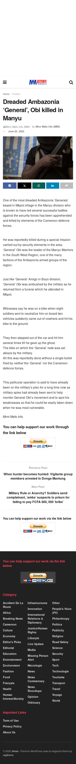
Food (6, 677)
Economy (9, 636)
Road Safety (60, 642)
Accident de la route (13, 605)
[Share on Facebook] (10, 185)
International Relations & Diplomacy (36, 618)
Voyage (57, 695)
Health (7, 689)
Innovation (35, 609)
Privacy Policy (12, 726)
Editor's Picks (12, 642)
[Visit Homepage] (38, 82)
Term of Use (11, 720)
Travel (56, 689)
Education (10, 654)
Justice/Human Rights (38, 630)
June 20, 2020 (16, 131)
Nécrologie (35, 665)
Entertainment (12, 659)
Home (6, 94)
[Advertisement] (38, 38)
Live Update (36, 644)
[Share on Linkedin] (52, 185)
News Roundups (35, 689)
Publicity (58, 630)
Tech (55, 665)
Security (57, 654)
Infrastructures (37, 603)
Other (56, 603)
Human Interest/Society (13, 697)
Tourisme (58, 677)
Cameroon (10, 624)
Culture (8, 630)
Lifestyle (33, 638)
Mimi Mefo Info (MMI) (48, 126)
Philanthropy (60, 618)
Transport (58, 683)
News (31, 671)
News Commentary (36, 679)
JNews (15, 751)
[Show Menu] (5, 82)
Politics (16, 94)
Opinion (33, 697)
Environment (11, 665)
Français (8, 683)
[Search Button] (71, 82)
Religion (57, 636)
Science (57, 648)
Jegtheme (8, 755)
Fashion (8, 671)
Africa (7, 613)
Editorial (8, 648)
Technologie (60, 671)
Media (32, 650)
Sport (55, 659)
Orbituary (34, 702)
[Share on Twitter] (24, 185)
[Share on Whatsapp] (38, 185)
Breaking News (13, 618)
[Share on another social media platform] (66, 185)
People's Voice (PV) (62, 611)
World (56, 700)
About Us (9, 732)
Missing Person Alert (38, 657)
